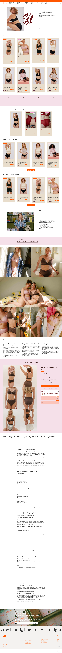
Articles (37, 3)
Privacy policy (42, 643)
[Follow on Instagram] (6, 644)
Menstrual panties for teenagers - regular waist (23, 88)
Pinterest (57, 639)
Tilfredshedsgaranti (43, 641)
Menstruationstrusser (11, 3)
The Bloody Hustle (27, 642)
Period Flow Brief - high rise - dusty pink (23, 59)
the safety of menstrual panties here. (29, 591)
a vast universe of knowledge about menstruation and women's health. (34, 522)
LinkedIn (57, 642)
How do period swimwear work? (29, 639)
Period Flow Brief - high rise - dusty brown (8, 59)
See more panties (31, 170)
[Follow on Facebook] (3, 644)
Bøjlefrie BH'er (26, 3)
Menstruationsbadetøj (19, 3)
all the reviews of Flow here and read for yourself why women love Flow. (30, 505)
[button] (58, 3)
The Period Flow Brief (25, 346)
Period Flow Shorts (32, 346)
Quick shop (46, 3)
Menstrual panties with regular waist (8, 87)
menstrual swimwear (36, 521)
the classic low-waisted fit (31, 353)
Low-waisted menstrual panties (52, 87)
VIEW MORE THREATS (31, 205)
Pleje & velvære (32, 3)
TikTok (57, 640)
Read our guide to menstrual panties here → (45, 28)
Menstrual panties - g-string (37, 87)
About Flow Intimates (28, 643)
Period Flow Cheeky (25, 350)
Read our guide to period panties (27, 242)
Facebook (57, 641)
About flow (42, 3)
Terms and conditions (44, 642)
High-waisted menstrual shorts (7, 197)
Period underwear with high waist (8, 162)
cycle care (21, 522)
